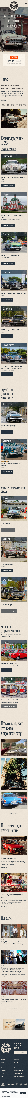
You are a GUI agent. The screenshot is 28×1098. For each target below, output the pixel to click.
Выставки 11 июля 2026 (9, 663)
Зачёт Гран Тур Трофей (14, 60)
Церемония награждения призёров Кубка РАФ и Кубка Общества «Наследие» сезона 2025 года (12, 970)
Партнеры (16, 1059)
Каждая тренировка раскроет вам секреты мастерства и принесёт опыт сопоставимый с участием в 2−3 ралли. (13, 862)
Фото (2, 1076)
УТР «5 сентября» (7, 564)
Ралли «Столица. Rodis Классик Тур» (13, 293)
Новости (3, 1068)
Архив (2, 1073)
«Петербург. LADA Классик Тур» (11, 366)
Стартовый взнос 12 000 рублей (14, 63)
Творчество (17, 1068)
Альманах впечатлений (19, 1076)
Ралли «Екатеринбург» (8, 425)
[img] (14, 845)
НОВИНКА (14, 57)
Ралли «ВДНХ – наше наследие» (12, 330)
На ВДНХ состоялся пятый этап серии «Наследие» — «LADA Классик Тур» (13, 943)
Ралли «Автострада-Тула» (10, 255)
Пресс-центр (17, 1065)
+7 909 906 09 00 (18, 1043)
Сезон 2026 (3, 1065)
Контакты (3, 1070)
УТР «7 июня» (5, 523)
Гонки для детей (18, 1073)
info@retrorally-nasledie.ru (18, 1046)
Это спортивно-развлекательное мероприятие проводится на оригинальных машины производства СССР (13, 902)
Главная (3, 1059)
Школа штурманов (8, 858)
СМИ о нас (16, 1062)
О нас (2, 1062)
